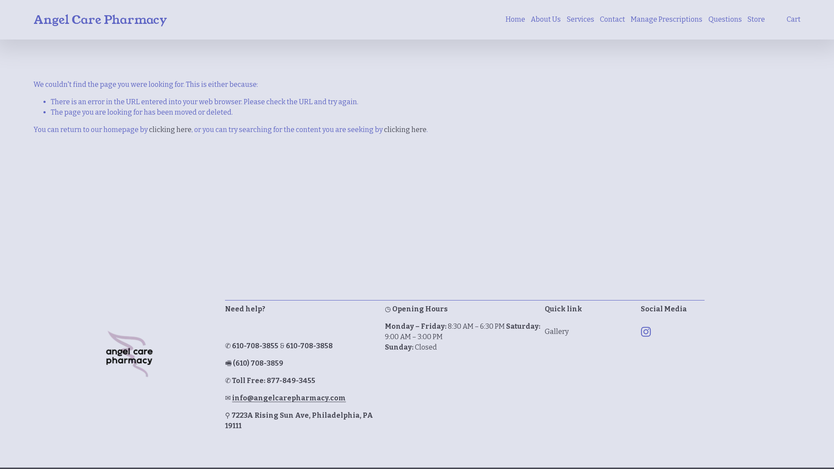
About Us (546, 19)
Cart (794, 19)
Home (515, 19)
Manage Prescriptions (666, 19)
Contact (612, 19)
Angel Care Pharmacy (100, 19)
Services (580, 19)
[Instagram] (646, 332)
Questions (725, 19)
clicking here (170, 130)
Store (756, 19)
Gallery (557, 331)
